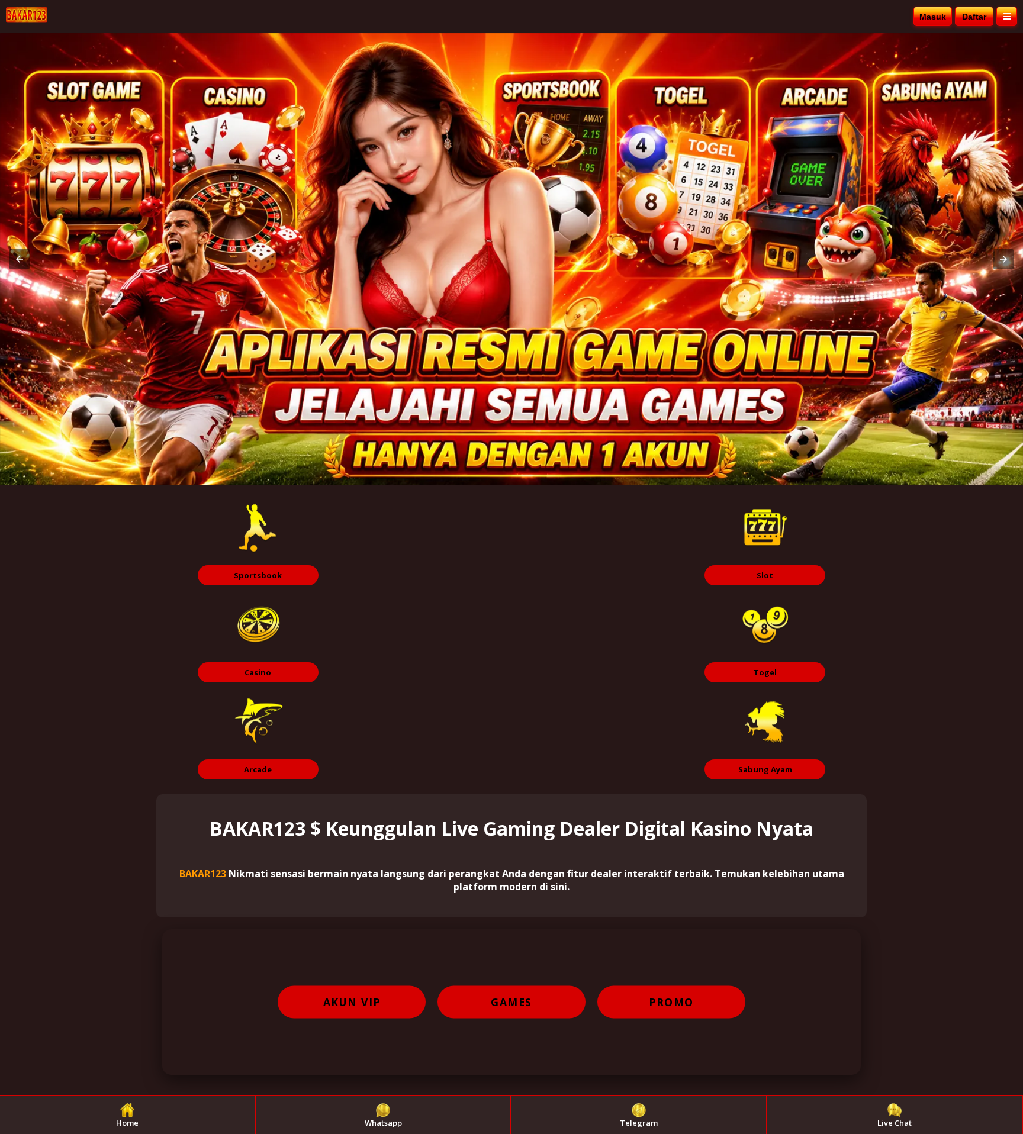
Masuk (932, 16)
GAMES (511, 1002)
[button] (19, 259)
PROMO (671, 1002)
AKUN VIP (352, 1002)
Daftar (974, 16)
